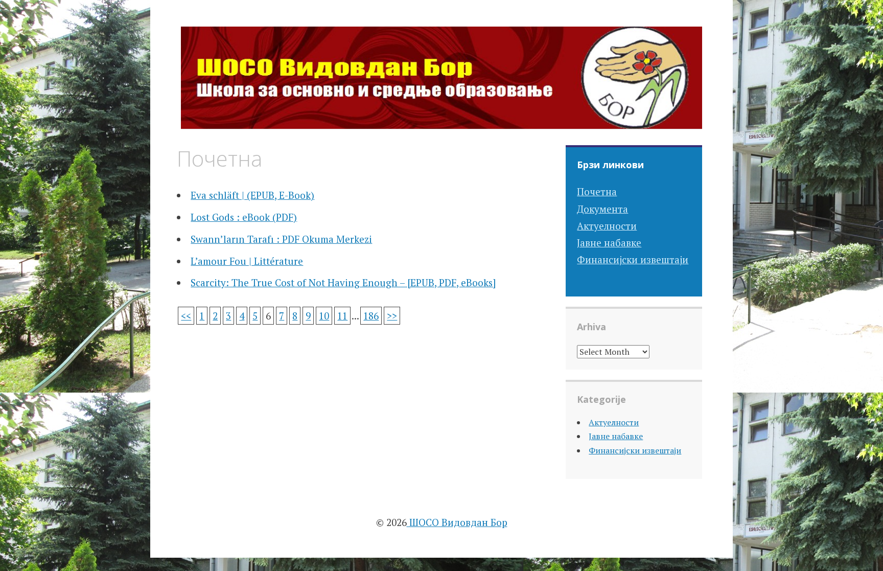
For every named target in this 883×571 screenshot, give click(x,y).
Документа (602, 208)
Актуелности (607, 225)
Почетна (597, 191)
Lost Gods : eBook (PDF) (244, 217)
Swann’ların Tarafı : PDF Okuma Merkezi (281, 239)
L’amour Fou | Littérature (247, 261)
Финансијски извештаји (632, 259)
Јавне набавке (609, 242)
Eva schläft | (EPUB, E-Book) (252, 195)
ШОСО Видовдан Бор (457, 522)
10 (324, 315)
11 (342, 315)
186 (371, 315)
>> (392, 315)
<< (186, 315)
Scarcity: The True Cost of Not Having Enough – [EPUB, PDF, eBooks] (343, 282)
